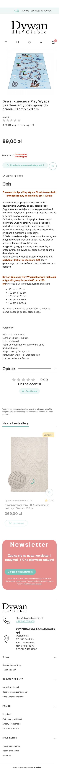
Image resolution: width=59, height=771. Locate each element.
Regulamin (37, 578)
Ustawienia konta (10, 750)
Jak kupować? (9, 670)
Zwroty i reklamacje (11, 724)
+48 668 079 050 (25, 621)
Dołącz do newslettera (20, 571)
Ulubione (6, 755)
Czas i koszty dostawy (12, 696)
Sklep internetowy (27, 767)
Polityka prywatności (12, 719)
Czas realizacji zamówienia (14, 692)
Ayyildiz (6, 117)
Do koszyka (18, 523)
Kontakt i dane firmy (11, 665)
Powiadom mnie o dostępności (27, 165)
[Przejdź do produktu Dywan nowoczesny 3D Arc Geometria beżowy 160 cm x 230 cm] (29, 464)
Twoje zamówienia (11, 746)
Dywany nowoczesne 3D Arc (19, 500)
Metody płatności (10, 687)
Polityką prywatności (33, 584)
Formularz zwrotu (10, 728)
